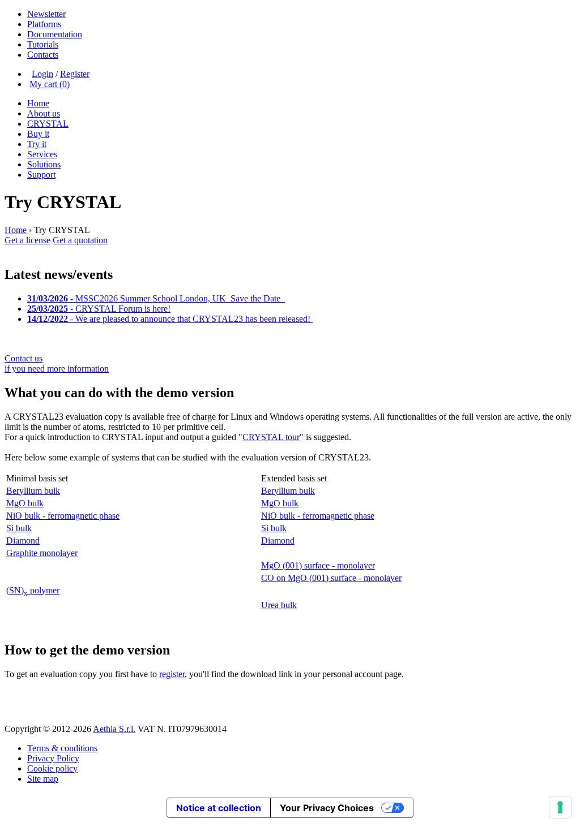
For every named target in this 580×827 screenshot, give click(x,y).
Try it (36, 144)
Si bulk (19, 528)
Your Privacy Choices (327, 807)
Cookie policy (52, 768)
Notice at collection (218, 807)
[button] (290, 701)
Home (38, 103)
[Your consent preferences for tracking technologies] (560, 807)
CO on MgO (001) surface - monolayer (331, 578)
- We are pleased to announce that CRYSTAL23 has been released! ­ (170, 319)
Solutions (44, 164)
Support (41, 174)
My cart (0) (49, 84)
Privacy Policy (53, 758)
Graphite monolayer (42, 553)
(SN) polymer (32, 590)
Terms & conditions (62, 748)
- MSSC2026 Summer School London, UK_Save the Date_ (156, 298)
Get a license (27, 240)
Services (42, 154)
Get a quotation (80, 240)
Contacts (42, 54)
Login (42, 74)
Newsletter (46, 14)
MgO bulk (25, 503)
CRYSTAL (48, 123)
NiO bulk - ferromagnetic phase (63, 515)
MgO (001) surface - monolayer (318, 565)
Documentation (54, 34)
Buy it (38, 134)
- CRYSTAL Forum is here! (98, 308)
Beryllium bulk (33, 491)
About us (43, 113)
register (172, 674)
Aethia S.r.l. (114, 729)
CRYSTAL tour (271, 437)
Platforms (44, 24)
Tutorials (42, 44)
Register (74, 74)
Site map (42, 778)
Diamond (23, 540)
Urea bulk (279, 605)
